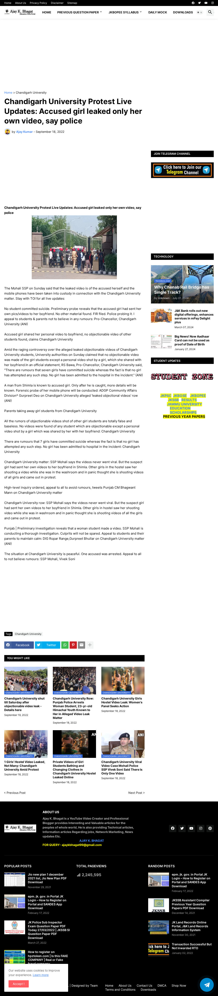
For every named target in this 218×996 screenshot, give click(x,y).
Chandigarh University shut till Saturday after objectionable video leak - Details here (24, 704)
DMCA (162, 985)
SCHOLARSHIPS (183, 412)
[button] (199, 12)
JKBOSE (180, 396)
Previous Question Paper (78, 12)
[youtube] (206, 3)
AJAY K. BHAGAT (91, 840)
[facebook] (193, 3)
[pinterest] (210, 828)
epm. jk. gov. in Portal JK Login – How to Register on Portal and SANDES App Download (47, 902)
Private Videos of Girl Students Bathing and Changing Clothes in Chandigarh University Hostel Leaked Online (74, 769)
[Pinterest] (73, 645)
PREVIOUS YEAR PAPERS (184, 416)
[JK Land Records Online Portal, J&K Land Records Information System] (158, 927)
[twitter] (199, 3)
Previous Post (16, 792)
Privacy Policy (38, 2)
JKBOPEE (198, 396)
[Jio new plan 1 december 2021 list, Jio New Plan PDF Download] (14, 879)
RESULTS (189, 400)
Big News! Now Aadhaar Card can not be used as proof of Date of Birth (192, 340)
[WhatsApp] (65, 645)
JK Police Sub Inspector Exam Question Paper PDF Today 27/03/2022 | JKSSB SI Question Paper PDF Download (49, 930)
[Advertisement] (109, 55)
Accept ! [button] (18, 984)
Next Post (135, 792)
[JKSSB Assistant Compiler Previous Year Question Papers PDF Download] (158, 905)
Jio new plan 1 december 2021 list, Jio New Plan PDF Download (47, 878)
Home (7, 2)
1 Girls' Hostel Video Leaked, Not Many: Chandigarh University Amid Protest (24, 765)
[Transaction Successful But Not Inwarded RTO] (158, 949)
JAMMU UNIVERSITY (184, 404)
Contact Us (144, 985)
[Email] (81, 645)
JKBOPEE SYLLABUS (124, 12)
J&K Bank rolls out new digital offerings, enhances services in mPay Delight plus (194, 316)
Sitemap (72, 2)
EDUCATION (180, 408)
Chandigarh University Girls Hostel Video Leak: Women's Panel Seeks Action (121, 702)
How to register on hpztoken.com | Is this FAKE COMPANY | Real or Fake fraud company (48, 957)
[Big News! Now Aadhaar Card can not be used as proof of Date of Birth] (161, 341)
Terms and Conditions (120, 989)
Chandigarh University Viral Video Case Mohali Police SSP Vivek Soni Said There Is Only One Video (121, 767)
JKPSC (165, 396)
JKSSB (173, 400)
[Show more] (89, 645)
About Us (20, 2)
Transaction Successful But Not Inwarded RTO (192, 946)
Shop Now (179, 985)
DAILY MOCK (157, 12)
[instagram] (212, 3)
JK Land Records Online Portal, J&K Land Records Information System (190, 926)
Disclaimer (57, 2)
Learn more (41, 975)
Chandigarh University (31, 92)
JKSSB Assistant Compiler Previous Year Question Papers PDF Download (191, 904)
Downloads (183, 12)
